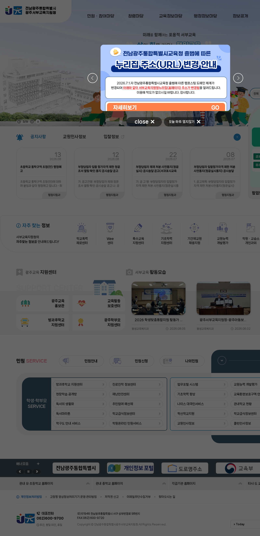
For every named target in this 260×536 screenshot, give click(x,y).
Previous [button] (92, 78)
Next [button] (238, 78)
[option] (165, 78)
